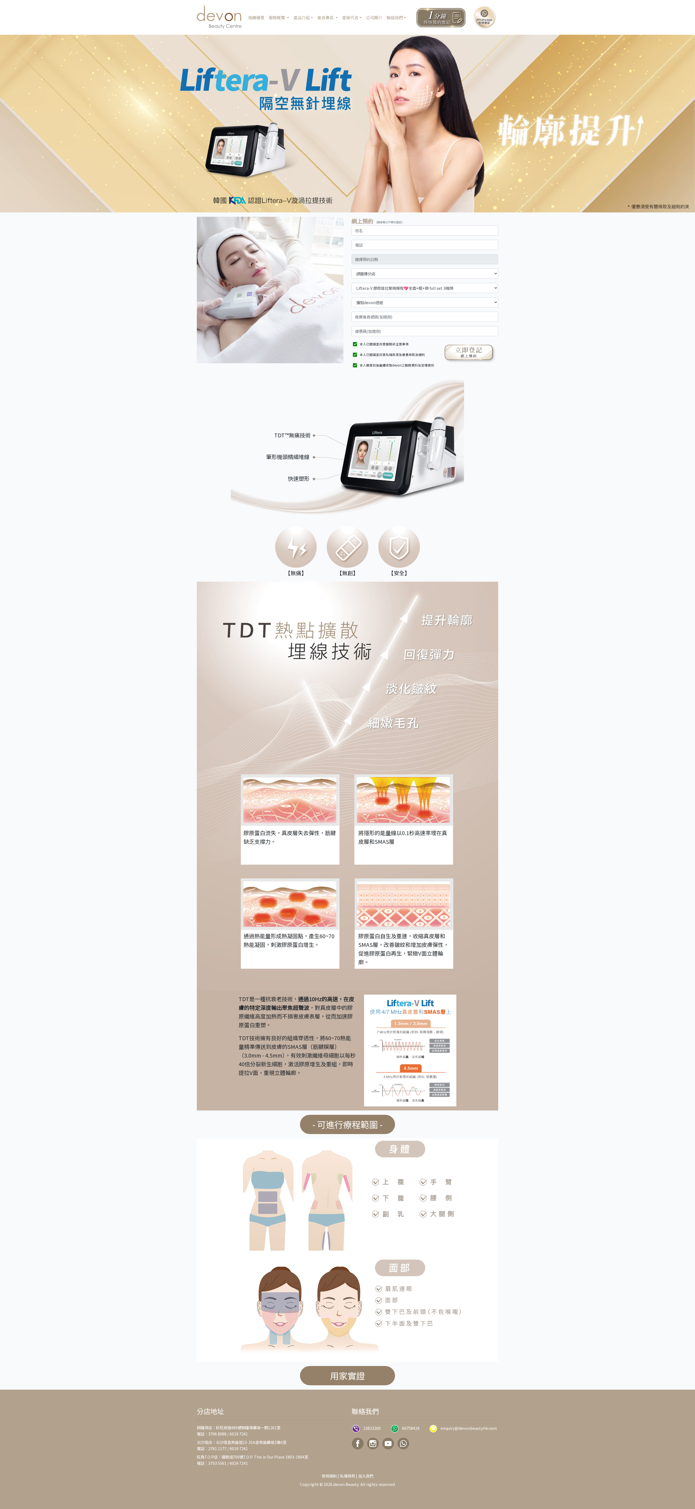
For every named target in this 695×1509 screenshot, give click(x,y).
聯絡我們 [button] (395, 17)
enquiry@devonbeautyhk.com (469, 1428)
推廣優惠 (256, 17)
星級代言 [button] (350, 17)
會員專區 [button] (325, 17)
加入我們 (365, 1476)
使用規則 (329, 1476)
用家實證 (347, 1375)
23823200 (372, 1428)
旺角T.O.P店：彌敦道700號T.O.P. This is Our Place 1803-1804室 (252, 1457)
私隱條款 (347, 1476)
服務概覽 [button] (277, 17)
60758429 (410, 1428)
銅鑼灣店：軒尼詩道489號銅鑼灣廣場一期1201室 (238, 1427)
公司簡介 (374, 17)
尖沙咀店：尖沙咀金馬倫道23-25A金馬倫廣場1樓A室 (241, 1442)
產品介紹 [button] (301, 17)
